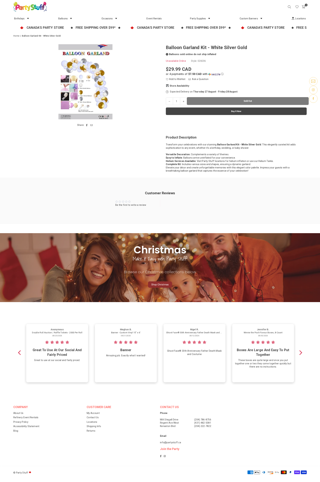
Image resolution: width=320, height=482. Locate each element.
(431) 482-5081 (202, 422)
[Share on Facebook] (87, 125)
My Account (93, 413)
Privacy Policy (20, 422)
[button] (303, 7)
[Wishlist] (297, 7)
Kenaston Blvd (168, 426)
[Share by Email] (91, 125)
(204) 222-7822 (202, 426)
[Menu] (292, 7)
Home (16, 36)
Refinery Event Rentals (25, 417)
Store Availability (179, 85)
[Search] (289, 7)
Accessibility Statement (26, 426)
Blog (15, 430)
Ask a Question (200, 79)
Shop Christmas (160, 284)
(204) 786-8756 (202, 419)
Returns (91, 430)
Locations (92, 422)
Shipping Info (94, 426)
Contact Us (93, 417)
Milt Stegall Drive (169, 419)
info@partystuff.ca (170, 442)
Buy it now (236, 111)
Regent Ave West (169, 422)
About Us (18, 413)
